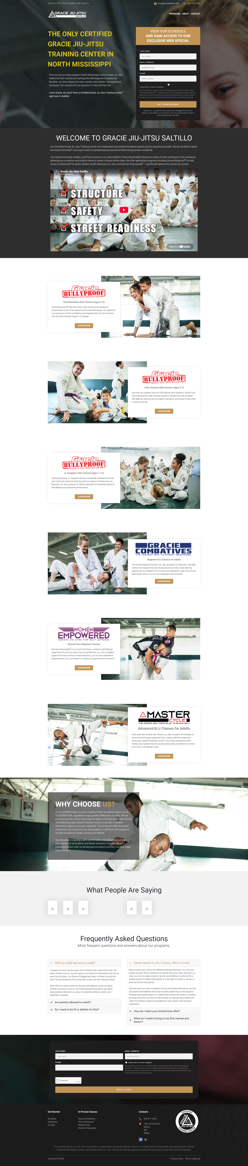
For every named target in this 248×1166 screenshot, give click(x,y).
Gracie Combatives (86, 1119)
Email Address (147, 62)
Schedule (52, 1119)
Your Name (145, 51)
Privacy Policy (177, 1158)
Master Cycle (84, 1125)
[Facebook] (141, 1139)
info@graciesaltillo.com (168, 3)
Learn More (84, 325)
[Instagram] (146, 1139)
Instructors (52, 1122)
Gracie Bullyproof (86, 1122)
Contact (195, 14)
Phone (142, 73)
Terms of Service (192, 1158)
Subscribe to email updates (152, 87)
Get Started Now (168, 104)
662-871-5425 (193, 3)
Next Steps (124, 1090)
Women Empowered (87, 1128)
